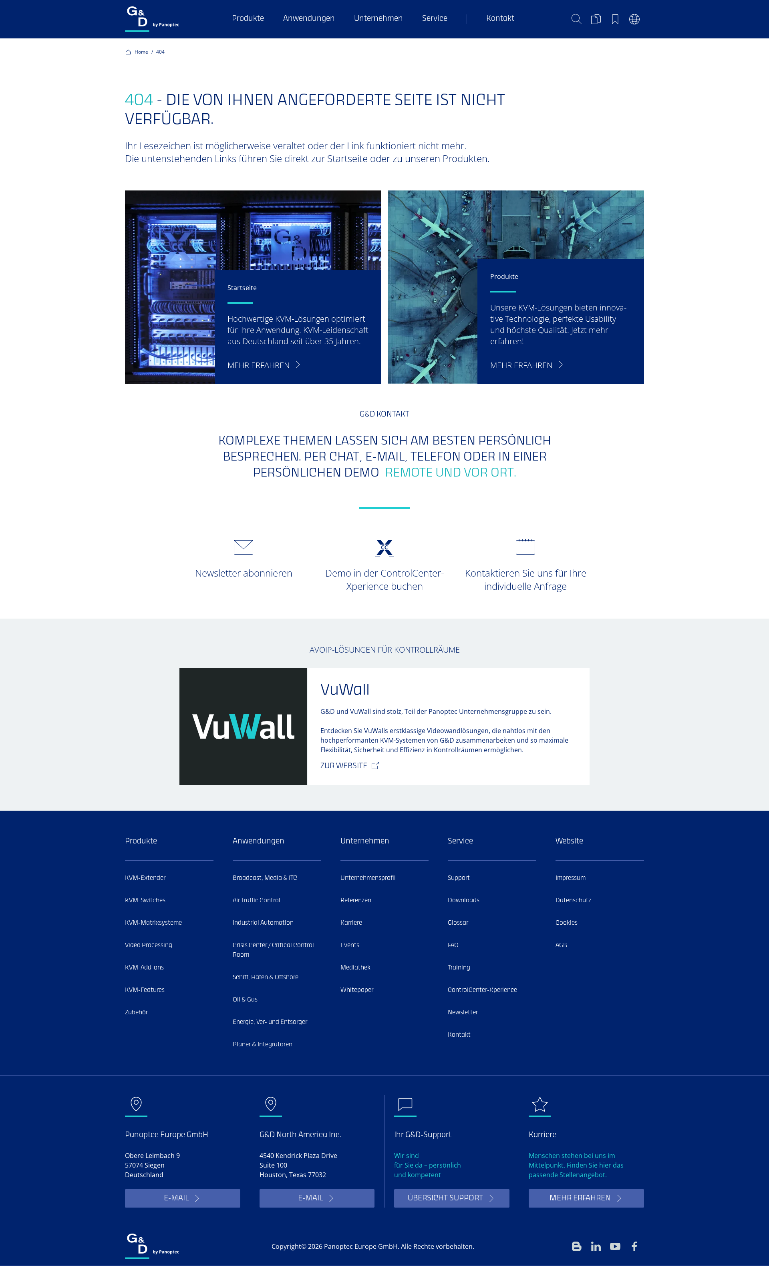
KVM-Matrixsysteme (153, 923)
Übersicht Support (445, 1198)
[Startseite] (152, 19)
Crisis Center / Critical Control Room (273, 950)
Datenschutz (573, 900)
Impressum (571, 878)
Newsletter (463, 1013)
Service (434, 19)
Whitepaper (356, 990)
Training (459, 968)
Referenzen (355, 900)
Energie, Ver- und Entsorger (270, 1022)
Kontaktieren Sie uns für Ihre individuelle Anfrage (525, 579)
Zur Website (343, 766)
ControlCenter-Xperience (482, 990)
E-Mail (176, 1198)
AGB (561, 945)
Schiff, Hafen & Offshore (265, 977)
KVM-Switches (145, 900)
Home (141, 51)
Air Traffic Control (256, 900)
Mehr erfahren (580, 1198)
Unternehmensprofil (368, 878)
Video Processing (148, 945)
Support (459, 878)
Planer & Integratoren (262, 1045)
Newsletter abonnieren (243, 572)
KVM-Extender (145, 878)
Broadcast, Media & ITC (265, 878)
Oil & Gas (245, 1000)
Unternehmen (378, 19)
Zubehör (136, 1013)
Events (349, 945)
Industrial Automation (263, 923)
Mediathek (355, 968)
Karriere (351, 923)
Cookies (567, 923)
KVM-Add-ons (144, 968)
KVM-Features (145, 990)
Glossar (458, 923)
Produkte (248, 19)
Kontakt (500, 19)
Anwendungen (309, 19)
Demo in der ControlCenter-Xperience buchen (384, 579)
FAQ (453, 945)
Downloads (463, 900)
